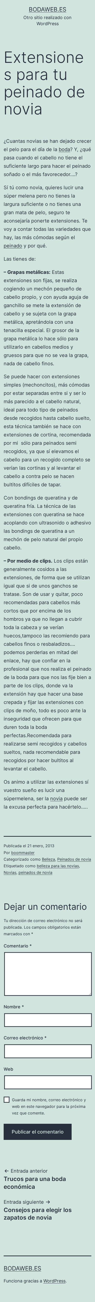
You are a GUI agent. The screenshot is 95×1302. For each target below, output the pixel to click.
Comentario (18, 945)
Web (8, 1069)
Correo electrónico (25, 1037)
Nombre (14, 1006)
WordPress (54, 1280)
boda (64, 149)
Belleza (48, 859)
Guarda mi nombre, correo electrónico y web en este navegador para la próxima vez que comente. (49, 1106)
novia (56, 798)
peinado (13, 246)
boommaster (23, 852)
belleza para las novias (58, 865)
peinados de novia (35, 872)
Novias (10, 872)
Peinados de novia (74, 859)
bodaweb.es (47, 9)
